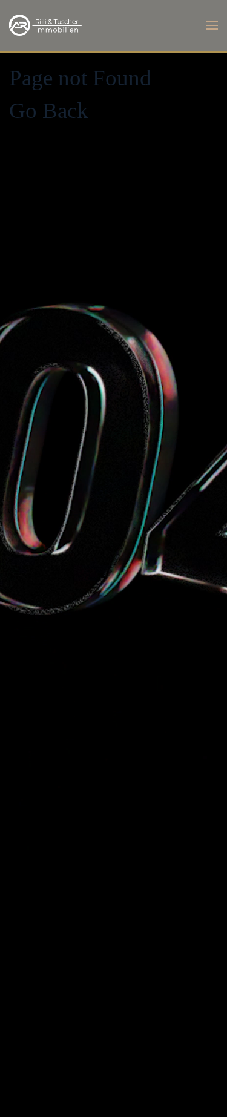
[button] (212, 25)
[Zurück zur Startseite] (45, 25)
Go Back (48, 110)
